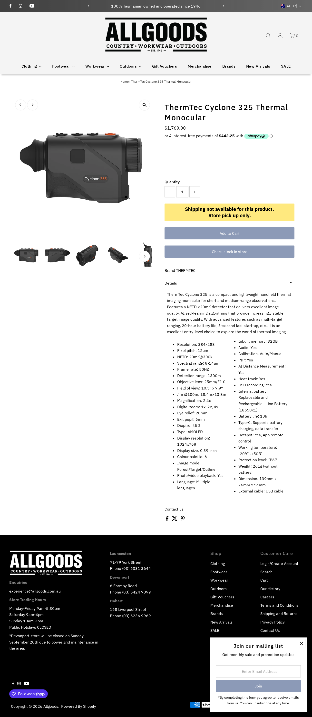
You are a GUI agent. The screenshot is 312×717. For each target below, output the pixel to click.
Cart (264, 580)
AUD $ (292, 5)
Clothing (29, 66)
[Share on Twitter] (175, 519)
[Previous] (88, 6)
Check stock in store (229, 251)
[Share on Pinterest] (183, 519)
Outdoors (129, 66)
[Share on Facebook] (167, 519)
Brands (228, 66)
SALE (286, 66)
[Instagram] (20, 6)
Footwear (61, 66)
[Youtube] (32, 6)
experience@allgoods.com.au (35, 591)
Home (124, 82)
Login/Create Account (279, 563)
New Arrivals (258, 66)
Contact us (174, 509)
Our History (270, 588)
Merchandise (199, 66)
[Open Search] (268, 35)
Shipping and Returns (279, 613)
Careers (267, 596)
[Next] (223, 6)
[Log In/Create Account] (280, 35)
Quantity (172, 181)
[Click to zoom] (144, 105)
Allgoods (50, 706)
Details (171, 283)
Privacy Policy (272, 622)
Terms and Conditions (279, 605)
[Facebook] (10, 6)
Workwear (95, 66)
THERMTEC (185, 270)
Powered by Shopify (78, 706)
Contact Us (270, 630)
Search (266, 571)
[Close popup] (301, 643)
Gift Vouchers (164, 66)
